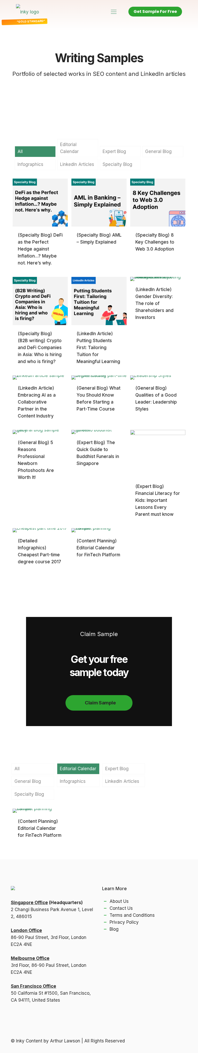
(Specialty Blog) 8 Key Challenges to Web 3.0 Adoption (154, 242)
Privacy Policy (124, 922)
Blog (114, 929)
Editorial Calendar (69, 148)
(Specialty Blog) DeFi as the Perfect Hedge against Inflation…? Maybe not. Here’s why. (40, 249)
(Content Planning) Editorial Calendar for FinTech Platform (98, 547)
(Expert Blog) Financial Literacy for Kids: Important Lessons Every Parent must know (157, 500)
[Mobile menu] (113, 11)
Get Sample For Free (155, 11)
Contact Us (121, 908)
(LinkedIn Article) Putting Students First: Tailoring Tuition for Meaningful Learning (98, 347)
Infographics (30, 164)
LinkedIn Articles (77, 164)
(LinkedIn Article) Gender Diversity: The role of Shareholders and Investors (154, 303)
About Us (119, 901)
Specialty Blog (117, 164)
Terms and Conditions (132, 915)
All (20, 151)
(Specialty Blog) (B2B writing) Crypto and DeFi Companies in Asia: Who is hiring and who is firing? (40, 347)
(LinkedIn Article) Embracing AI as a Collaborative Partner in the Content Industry (37, 402)
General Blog (158, 151)
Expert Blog (114, 151)
